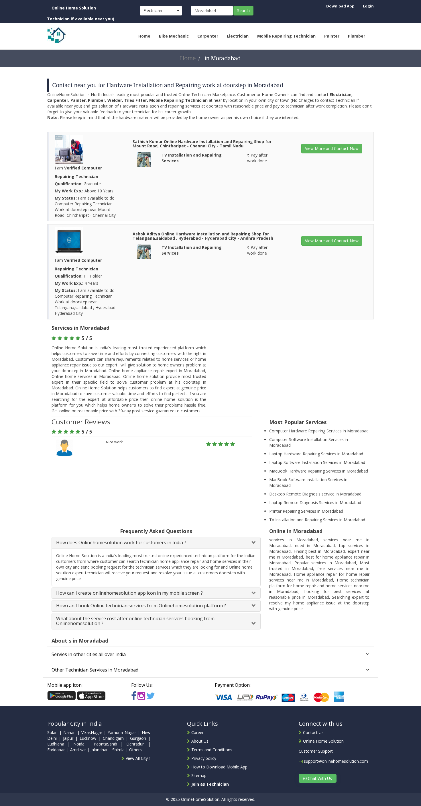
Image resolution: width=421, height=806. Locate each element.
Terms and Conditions (211, 749)
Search (243, 10)
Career (197, 732)
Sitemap (198, 775)
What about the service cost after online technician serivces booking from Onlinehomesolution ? (135, 621)
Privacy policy (203, 758)
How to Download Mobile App (219, 767)
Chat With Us (319, 778)
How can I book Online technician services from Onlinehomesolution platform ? (141, 605)
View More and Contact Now (332, 148)
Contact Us (313, 732)
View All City (137, 758)
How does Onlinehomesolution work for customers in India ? (121, 542)
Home (188, 58)
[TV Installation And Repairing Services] (144, 159)
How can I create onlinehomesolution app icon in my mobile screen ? (129, 593)
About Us (199, 741)
